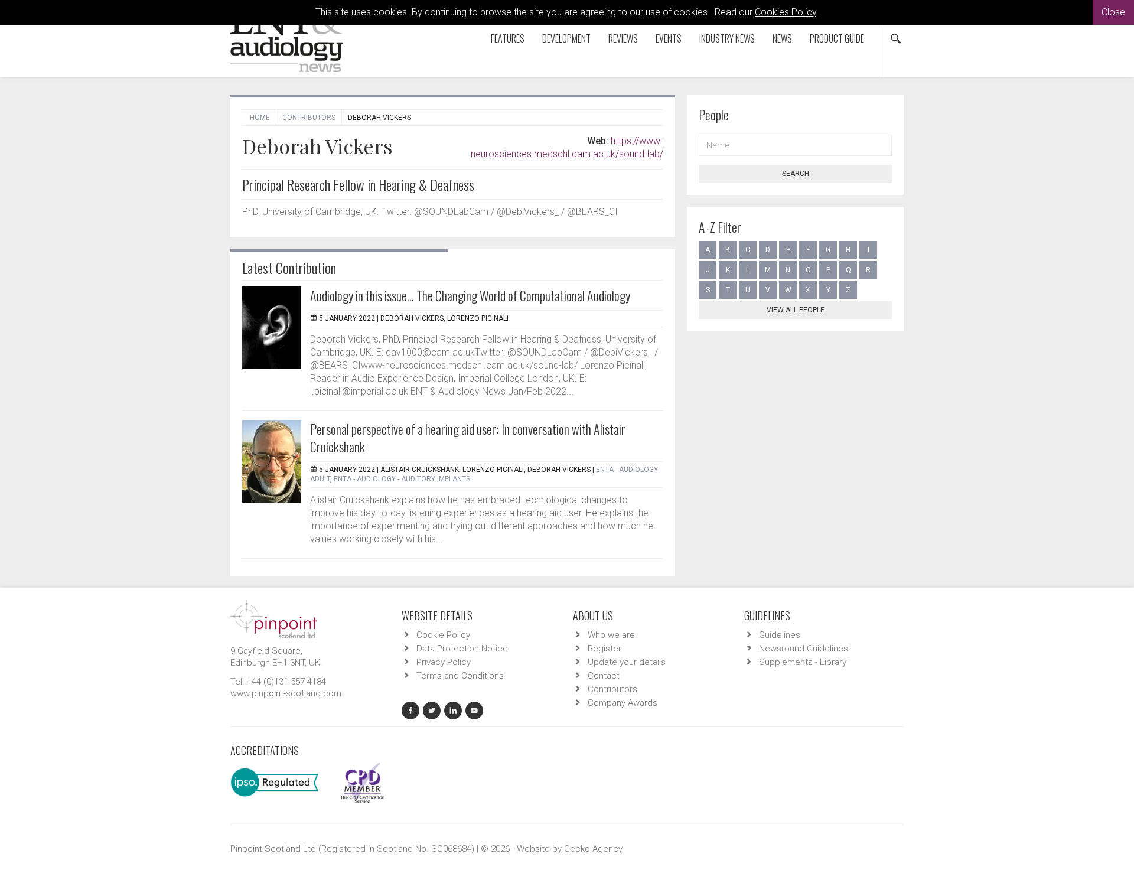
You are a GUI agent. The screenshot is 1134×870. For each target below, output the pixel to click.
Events (669, 38)
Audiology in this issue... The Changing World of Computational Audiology (470, 295)
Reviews (623, 38)
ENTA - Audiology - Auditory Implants (402, 479)
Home (260, 117)
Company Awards (622, 703)
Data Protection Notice (462, 648)
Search (795, 174)
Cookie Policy (443, 635)
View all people (796, 310)
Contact (604, 675)
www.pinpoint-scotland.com (285, 693)
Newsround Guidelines (803, 648)
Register (604, 648)
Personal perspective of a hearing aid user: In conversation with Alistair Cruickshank (467, 437)
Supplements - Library (802, 662)
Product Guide (837, 38)
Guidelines (779, 635)
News (782, 38)
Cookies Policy (785, 12)
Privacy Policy (443, 662)
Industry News (727, 38)
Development (566, 38)
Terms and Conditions (460, 675)
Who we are (611, 635)
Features (507, 38)
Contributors (308, 117)
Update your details (627, 662)
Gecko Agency (593, 848)
